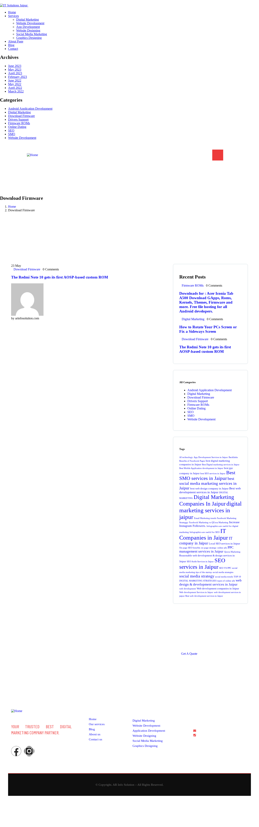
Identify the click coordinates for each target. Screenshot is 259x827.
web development (187, 589)
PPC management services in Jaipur (206, 549)
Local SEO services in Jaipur (224, 543)
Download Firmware (21, 116)
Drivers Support (18, 119)
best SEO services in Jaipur (212, 473)
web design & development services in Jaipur (210, 582)
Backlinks (233, 457)
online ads (222, 548)
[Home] (32, 155)
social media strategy (196, 576)
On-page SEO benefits (189, 548)
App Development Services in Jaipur (211, 457)
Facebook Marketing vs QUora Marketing (208, 522)
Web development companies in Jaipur (218, 588)
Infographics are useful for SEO (205, 532)
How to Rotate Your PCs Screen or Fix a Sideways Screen (208, 329)
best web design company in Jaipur (209, 488)
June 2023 (14, 66)
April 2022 (15, 87)
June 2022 (14, 80)
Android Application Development (30, 108)
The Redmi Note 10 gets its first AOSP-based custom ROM (59, 277)
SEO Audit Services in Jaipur (200, 561)
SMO (11, 134)
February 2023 (17, 77)
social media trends (224, 577)
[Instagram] (29, 751)
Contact (182, 155)
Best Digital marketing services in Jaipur (220, 464)
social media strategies (223, 572)
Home (109, 155)
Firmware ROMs (19, 123)
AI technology (186, 457)
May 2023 (14, 69)
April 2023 (15, 73)
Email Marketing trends (205, 518)
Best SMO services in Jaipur (207, 475)
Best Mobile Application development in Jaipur (201, 468)
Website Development (22, 137)
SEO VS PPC (225, 568)
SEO (11, 130)
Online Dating (17, 127)
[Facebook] (16, 751)
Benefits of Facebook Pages (192, 461)
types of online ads (226, 581)
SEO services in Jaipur (202, 563)
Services (126, 155)
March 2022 (16, 91)
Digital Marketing (19, 112)
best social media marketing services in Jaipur (208, 483)
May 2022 (14, 84)
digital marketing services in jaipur (210, 510)
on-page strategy (209, 548)
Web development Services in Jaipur (196, 592)
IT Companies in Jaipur (203, 534)
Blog (167, 155)
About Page (149, 155)
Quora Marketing (232, 552)
